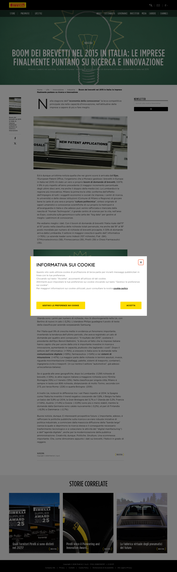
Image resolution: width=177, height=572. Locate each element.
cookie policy (120, 288)
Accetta (131, 305)
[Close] (140, 262)
